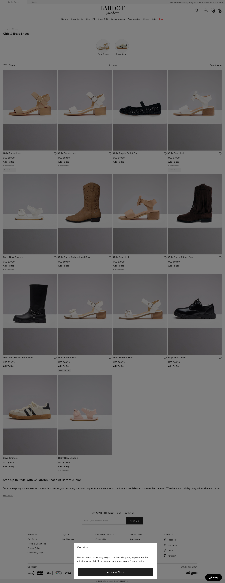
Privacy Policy (136, 561)
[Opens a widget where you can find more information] (213, 577)
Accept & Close (115, 572)
